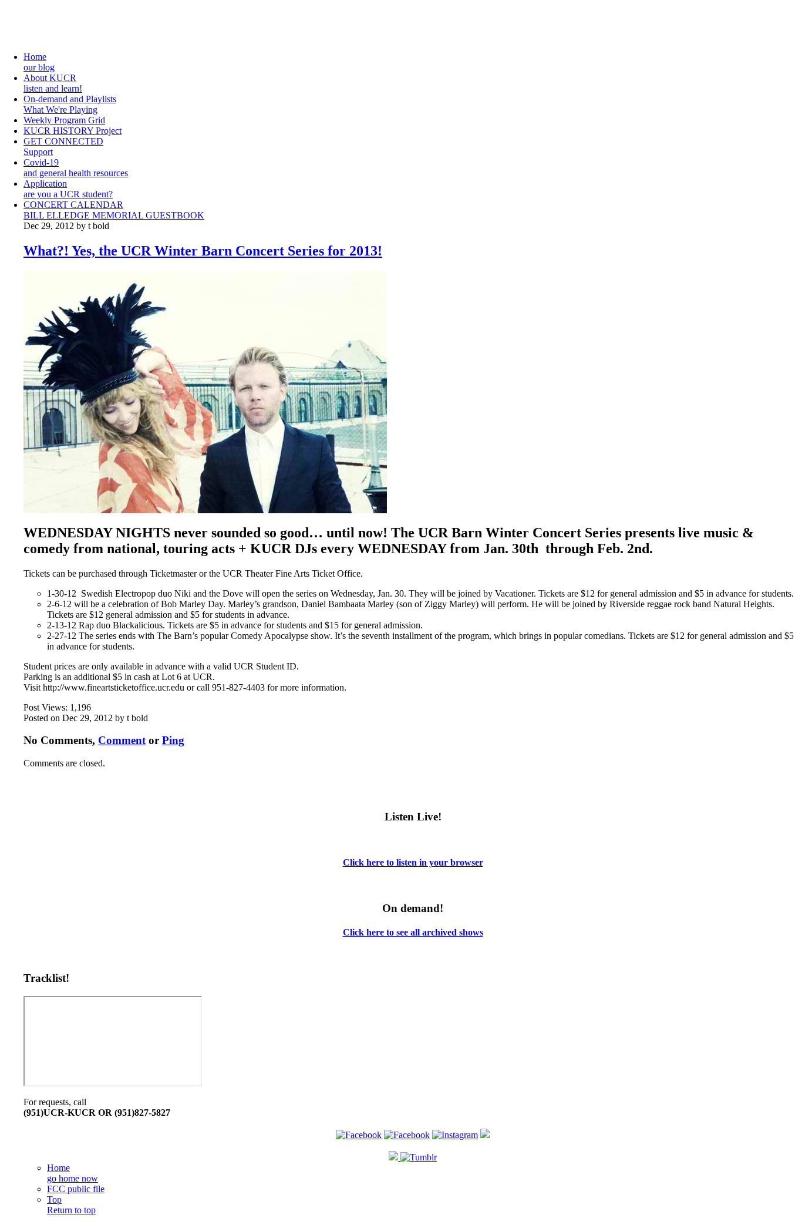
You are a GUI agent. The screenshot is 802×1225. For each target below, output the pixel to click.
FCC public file (76, 1189)
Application (68, 189)
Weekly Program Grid (64, 120)
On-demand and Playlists (69, 104)
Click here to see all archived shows (413, 932)
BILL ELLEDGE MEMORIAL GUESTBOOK (113, 215)
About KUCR (52, 83)
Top (71, 1204)
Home (39, 62)
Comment (122, 740)
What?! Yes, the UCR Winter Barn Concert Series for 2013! (202, 250)
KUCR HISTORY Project (72, 131)
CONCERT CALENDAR (73, 205)
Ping (173, 740)
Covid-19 (75, 167)
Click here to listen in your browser (413, 862)
